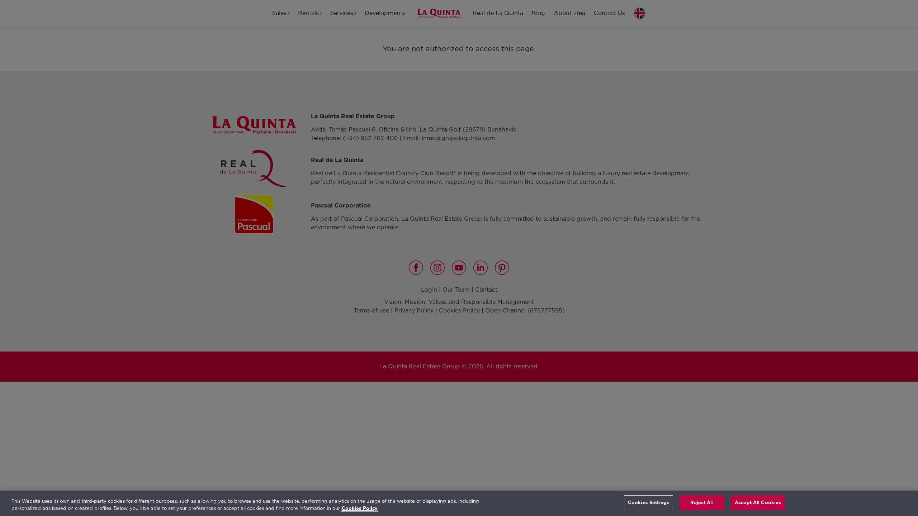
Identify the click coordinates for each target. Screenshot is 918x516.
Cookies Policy (360, 508)
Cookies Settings (648, 502)
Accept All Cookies (758, 502)
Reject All (701, 502)
